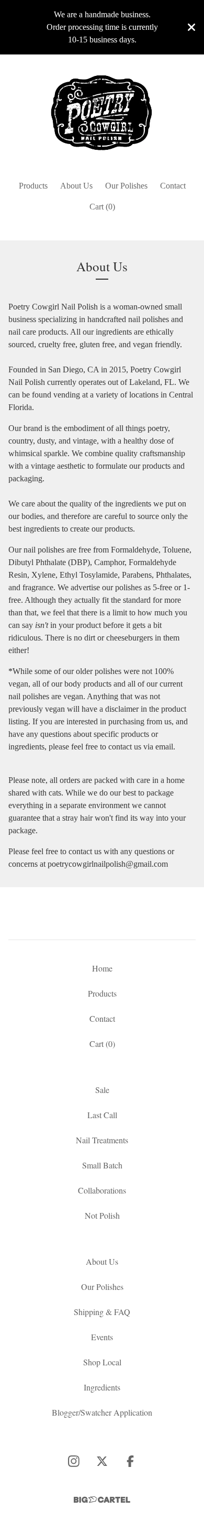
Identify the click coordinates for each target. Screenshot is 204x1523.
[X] (102, 1461)
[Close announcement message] (191, 27)
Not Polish (102, 1215)
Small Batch (102, 1165)
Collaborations (102, 1190)
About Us (76, 185)
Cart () (102, 206)
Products (33, 185)
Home (102, 968)
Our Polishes (126, 185)
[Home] (102, 113)
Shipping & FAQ (102, 1311)
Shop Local (102, 1361)
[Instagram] (74, 1461)
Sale (102, 1089)
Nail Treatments (102, 1139)
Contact (173, 185)
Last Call (102, 1114)
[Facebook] (130, 1461)
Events (102, 1336)
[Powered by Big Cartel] (102, 1499)
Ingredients (102, 1387)
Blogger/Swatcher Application (102, 1412)
